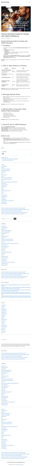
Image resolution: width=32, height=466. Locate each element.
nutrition (2, 189)
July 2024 (3, 322)
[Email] (3, 153)
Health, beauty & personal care (6, 179)
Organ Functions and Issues (6, 190)
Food (2, 173)
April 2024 (3, 323)
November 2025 (4, 310)
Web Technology (4, 203)
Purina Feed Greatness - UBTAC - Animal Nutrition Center (11, 287)
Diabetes (2, 167)
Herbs (2, 180)
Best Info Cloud (5, 2)
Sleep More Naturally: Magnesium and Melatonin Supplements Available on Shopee (15, 209)
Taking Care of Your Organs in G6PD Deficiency (10, 158)
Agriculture (3, 164)
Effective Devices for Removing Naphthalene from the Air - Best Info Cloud (13, 284)
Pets (2, 193)
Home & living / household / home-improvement (9, 243)
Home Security (3, 183)
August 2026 (3, 305)
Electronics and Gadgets (5, 170)
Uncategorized (3, 202)
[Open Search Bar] (27, 2)
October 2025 (3, 312)
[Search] (15, 219)
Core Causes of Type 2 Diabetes (7, 160)
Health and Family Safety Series (6, 177)
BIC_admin (8, 38)
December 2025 (4, 309)
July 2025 (2, 316)
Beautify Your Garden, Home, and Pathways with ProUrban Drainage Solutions (14, 212)
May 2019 (3, 332)
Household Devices (4, 184)
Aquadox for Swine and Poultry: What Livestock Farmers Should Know (13, 213)
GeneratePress (21, 464)
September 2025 (4, 313)
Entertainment (3, 171)
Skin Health (3, 197)
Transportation (3, 199)
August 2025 (3, 315)
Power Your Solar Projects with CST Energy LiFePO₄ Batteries (11, 210)
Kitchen (2, 187)
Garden (2, 176)
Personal (2, 253)
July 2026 (3, 306)
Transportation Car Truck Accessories (7, 200)
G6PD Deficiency (5, 157)
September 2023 (4, 326)
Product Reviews (4, 194)
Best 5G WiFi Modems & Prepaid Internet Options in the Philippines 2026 (13, 353)
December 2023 (4, 325)
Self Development (4, 196)
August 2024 (3, 320)
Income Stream (3, 186)
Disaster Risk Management (5, 230)
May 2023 (3, 329)
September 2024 (4, 319)
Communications (4, 166)
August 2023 (3, 328)
